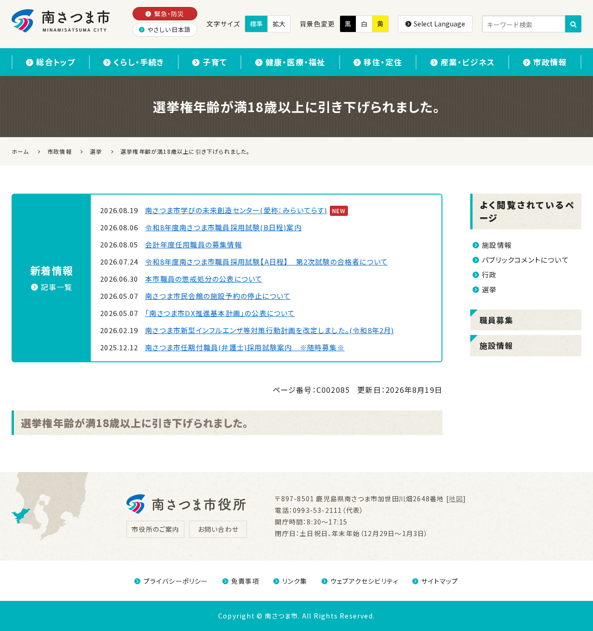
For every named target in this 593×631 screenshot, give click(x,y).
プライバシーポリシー (176, 581)
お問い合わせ (218, 529)
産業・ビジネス (468, 62)
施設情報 (497, 245)
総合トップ (55, 62)
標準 (256, 23)
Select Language (439, 23)
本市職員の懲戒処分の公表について (203, 279)
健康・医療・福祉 (295, 62)
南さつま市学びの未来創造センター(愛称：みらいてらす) (236, 210)
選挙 (489, 289)
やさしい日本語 (169, 29)
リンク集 (295, 581)
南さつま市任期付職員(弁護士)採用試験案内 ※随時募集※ (245, 347)
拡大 (278, 23)
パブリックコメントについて (525, 260)
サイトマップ (439, 581)
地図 (456, 498)
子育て (214, 62)
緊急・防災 (169, 13)
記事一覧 (57, 286)
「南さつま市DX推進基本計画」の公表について (220, 313)
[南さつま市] (61, 20)
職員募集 (496, 320)
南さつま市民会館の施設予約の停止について (217, 296)
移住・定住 (383, 62)
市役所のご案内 (155, 529)
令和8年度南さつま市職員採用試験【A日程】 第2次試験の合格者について (266, 261)
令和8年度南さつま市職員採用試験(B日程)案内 (223, 227)
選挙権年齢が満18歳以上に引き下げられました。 (135, 422)
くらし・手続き (139, 62)
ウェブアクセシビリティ (364, 581)
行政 (489, 274)
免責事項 (245, 581)
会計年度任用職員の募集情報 (193, 244)
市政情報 (550, 62)
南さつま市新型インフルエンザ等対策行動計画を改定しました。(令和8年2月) (269, 330)
